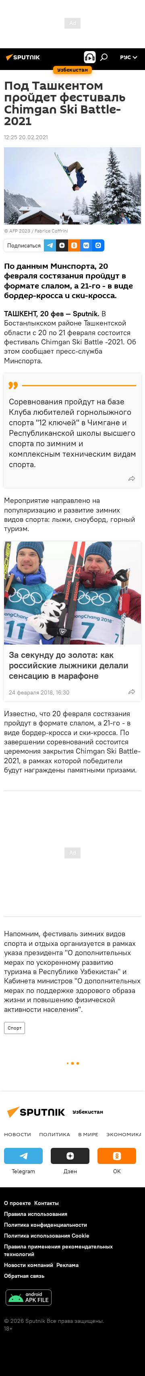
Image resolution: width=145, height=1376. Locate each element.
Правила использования (35, 1213)
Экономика (124, 1134)
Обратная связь (24, 1275)
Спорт (14, 1028)
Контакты (46, 1203)
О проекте (17, 1203)
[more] (132, 478)
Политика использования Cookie (46, 1235)
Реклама (67, 1265)
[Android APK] (28, 1298)
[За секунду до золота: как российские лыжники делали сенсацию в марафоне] (72, 593)
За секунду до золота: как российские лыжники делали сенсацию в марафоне (68, 665)
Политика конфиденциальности (45, 1224)
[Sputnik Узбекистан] (24, 60)
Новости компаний (28, 1265)
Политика (54, 1134)
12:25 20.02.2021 (26, 137)
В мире (88, 1134)
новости (17, 1134)
